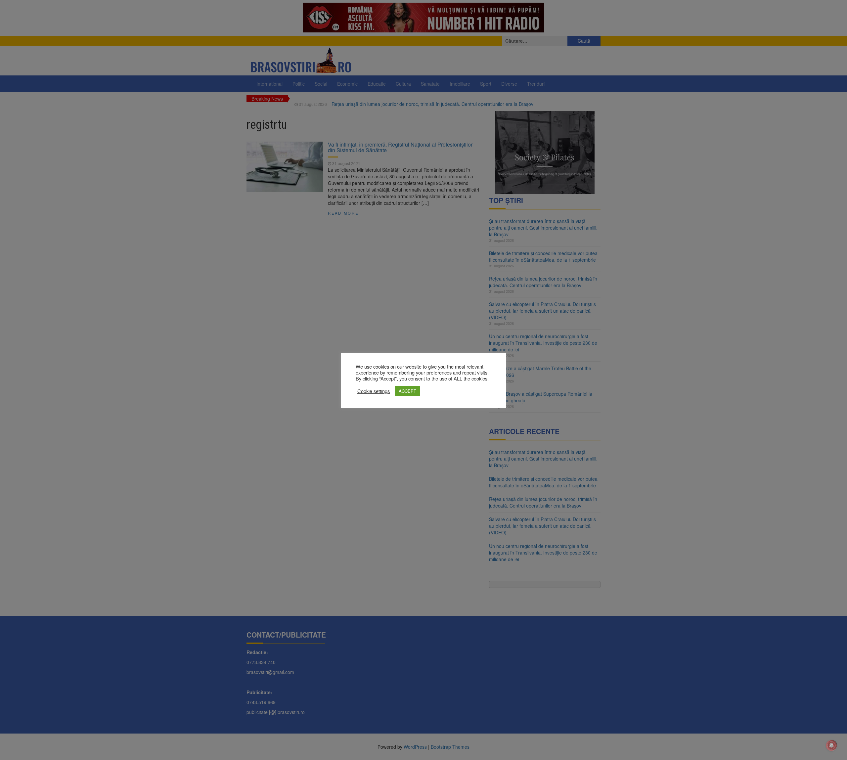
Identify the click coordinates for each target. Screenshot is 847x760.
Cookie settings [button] (373, 391)
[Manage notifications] (831, 745)
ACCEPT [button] (407, 391)
